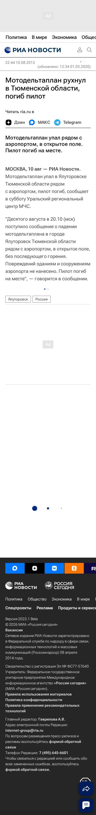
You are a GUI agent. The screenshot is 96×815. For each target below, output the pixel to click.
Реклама (45, 608)
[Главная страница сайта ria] (32, 50)
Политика (13, 599)
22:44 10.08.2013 (20, 62)
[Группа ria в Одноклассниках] (74, 568)
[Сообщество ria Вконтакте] (54, 568)
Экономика (62, 599)
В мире (83, 599)
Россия (41, 299)
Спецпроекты (18, 608)
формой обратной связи (27, 769)
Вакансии (14, 630)
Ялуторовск (18, 299)
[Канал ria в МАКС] (15, 568)
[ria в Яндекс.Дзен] (34, 568)
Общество (37, 599)
